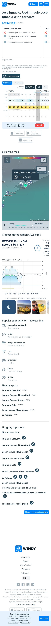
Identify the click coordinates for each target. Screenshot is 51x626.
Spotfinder (25, 565)
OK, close (44, 618)
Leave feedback (13, 76)
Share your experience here (36, 512)
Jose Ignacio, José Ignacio (25, 172)
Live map (25, 557)
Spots (25, 561)
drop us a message (35, 602)
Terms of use (30, 604)
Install (39, 125)
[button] (41, 248)
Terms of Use (25, 623)
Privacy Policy (20, 604)
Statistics (18, 83)
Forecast (7, 83)
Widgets (26, 569)
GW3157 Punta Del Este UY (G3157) (14, 243)
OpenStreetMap (36, 220)
